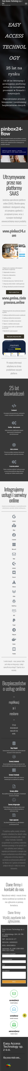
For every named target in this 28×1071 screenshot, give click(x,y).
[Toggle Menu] (26, 3)
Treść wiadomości (6, 971)
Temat (3, 965)
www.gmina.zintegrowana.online (14, 300)
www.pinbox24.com (14, 233)
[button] (14, 292)
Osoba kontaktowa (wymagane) (8, 954)
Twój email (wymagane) (7, 959)
